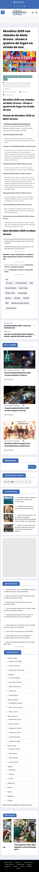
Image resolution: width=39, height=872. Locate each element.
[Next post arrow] (34, 335)
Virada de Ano (6, 89)
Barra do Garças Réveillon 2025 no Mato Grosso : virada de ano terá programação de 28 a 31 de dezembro (19, 241)
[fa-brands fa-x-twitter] (17, 6)
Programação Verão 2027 (16, 670)
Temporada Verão (14, 737)
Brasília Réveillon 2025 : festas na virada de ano (17, 327)
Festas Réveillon (14, 83)
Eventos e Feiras (12, 658)
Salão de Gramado (15, 686)
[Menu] (3, 12)
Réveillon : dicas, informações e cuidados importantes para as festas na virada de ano (18, 257)
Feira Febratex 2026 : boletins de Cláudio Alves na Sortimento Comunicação (25, 499)
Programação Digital (15, 661)
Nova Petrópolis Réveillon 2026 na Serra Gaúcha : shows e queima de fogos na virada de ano (17, 374)
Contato (10, 800)
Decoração (12, 770)
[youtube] (24, 6)
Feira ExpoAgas (13, 695)
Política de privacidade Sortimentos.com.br (17, 805)
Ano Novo (7, 83)
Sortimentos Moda (14, 749)
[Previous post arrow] (34, 325)
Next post (7, 331)
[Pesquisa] (32, 12)
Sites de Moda (12, 746)
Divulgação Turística (16, 270)
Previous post (8, 323)
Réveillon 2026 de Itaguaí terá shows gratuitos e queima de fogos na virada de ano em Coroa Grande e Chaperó (17, 444)
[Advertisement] (19, 557)
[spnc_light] (36, 13)
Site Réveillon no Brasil (15, 703)
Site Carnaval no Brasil (16, 707)
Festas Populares (13, 700)
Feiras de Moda (13, 758)
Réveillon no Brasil (17, 267)
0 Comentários (9, 95)
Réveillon (5, 87)
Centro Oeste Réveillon (10, 76)
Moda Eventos (13, 753)
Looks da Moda (13, 762)
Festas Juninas (13, 712)
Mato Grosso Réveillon (25, 83)
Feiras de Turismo (14, 724)
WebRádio (11, 796)
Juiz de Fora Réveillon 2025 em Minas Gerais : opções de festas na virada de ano (18, 335)
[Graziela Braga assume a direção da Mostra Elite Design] (8, 510)
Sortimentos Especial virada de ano (17, 124)
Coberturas (11, 675)
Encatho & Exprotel (14, 678)
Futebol (10, 792)
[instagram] (22, 6)
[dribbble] (19, 6)
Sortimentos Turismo (15, 719)
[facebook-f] (15, 6)
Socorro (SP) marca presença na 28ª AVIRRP (19, 631)
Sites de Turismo (13, 716)
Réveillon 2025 (12, 87)
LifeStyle (10, 766)
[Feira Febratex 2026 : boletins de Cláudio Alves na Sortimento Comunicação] (8, 501)
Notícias (10, 787)
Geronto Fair (12, 691)
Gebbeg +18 (11, 783)
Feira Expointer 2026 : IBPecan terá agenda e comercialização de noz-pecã (18, 847)
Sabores (11, 774)
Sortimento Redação (10, 92)
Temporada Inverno (15, 732)
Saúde (11, 778)
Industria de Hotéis (14, 741)
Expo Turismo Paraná (15, 682)
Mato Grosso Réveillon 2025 (10, 85)
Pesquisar (32, 466)
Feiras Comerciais (14, 666)
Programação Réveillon (24, 85)
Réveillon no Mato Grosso (23, 87)
